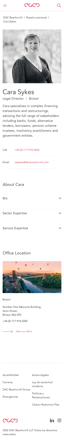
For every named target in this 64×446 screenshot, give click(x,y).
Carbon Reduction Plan (45, 405)
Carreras (8, 382)
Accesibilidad (11, 375)
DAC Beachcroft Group (16, 390)
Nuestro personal (36, 18)
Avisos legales (40, 375)
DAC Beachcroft (12, 18)
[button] (59, 5)
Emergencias (10, 397)
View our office (24, 331)
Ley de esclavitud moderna (42, 384)
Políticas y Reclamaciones (41, 395)
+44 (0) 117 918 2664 (26, 150)
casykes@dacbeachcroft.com (31, 162)
